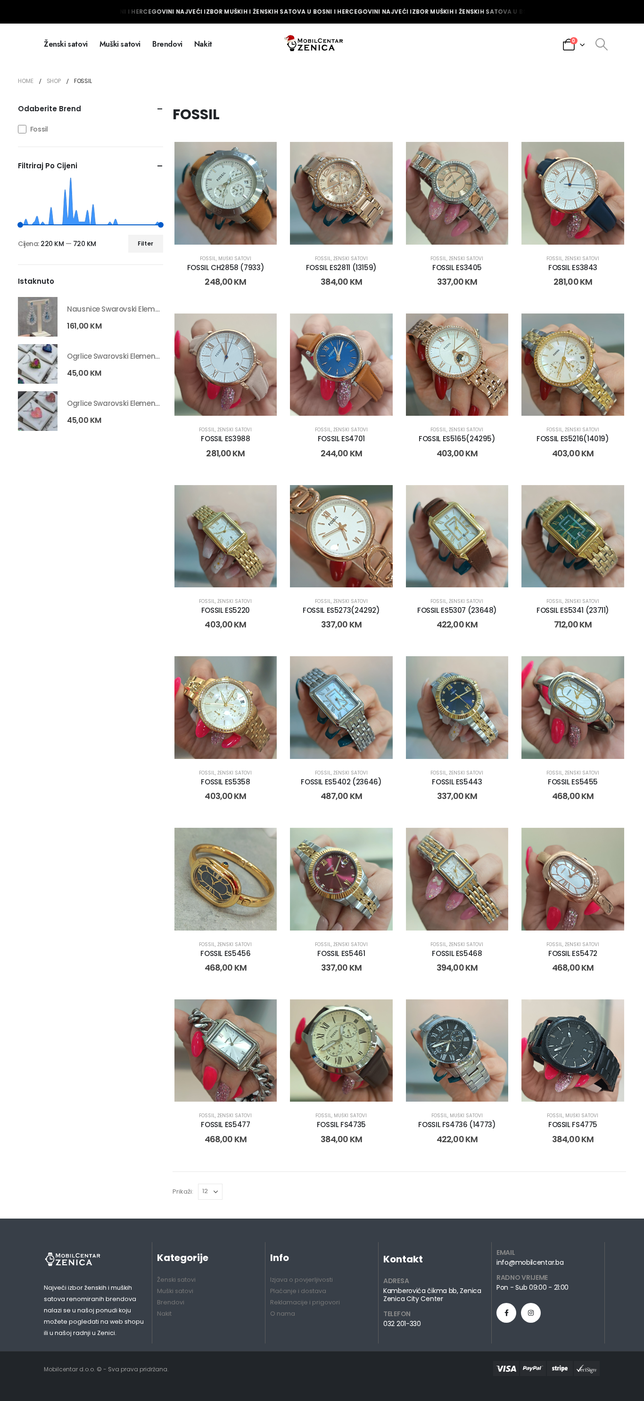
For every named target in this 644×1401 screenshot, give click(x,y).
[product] (38, 317)
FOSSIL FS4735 (341, 1124)
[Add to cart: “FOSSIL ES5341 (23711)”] (562, 572)
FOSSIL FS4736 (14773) (456, 1124)
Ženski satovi (66, 44)
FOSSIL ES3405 (457, 267)
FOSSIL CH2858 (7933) (225, 267)
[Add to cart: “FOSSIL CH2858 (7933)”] (215, 229)
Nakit (203, 44)
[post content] (226, 193)
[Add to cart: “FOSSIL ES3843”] (562, 229)
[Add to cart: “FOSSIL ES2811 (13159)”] (330, 229)
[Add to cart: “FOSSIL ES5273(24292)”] (330, 572)
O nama (282, 1314)
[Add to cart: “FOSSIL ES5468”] (446, 915)
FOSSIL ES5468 (457, 953)
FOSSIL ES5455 (573, 782)
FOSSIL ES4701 (341, 439)
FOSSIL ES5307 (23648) (457, 610)
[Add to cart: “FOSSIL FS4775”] (562, 1086)
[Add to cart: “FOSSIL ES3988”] (215, 400)
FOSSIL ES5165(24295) (457, 439)
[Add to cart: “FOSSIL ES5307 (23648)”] (446, 572)
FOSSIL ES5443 (457, 782)
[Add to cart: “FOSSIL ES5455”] (562, 743)
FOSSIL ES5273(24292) (341, 610)
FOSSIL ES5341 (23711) (573, 610)
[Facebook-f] (506, 1313)
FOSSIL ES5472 (572, 953)
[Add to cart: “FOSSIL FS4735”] (330, 1086)
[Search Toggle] (601, 44)
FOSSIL (208, 258)
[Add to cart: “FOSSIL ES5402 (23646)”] (330, 743)
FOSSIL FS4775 (572, 1124)
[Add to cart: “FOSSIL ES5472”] (562, 915)
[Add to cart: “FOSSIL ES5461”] (330, 915)
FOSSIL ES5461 (341, 953)
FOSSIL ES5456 (225, 953)
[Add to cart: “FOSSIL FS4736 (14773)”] (446, 1086)
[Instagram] (531, 1313)
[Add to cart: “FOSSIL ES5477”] (215, 1086)
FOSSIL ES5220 (225, 610)
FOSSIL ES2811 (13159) (341, 267)
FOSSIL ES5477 (225, 1124)
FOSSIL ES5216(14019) (573, 439)
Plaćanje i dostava (298, 1291)
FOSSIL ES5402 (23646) (341, 782)
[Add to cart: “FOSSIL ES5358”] (215, 743)
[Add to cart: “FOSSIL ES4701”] (330, 400)
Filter (145, 243)
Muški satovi (119, 44)
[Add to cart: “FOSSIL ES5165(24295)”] (446, 400)
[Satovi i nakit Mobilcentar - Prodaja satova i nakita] (314, 44)
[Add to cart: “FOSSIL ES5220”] (215, 572)
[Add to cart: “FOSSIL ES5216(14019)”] (562, 400)
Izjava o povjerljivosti (301, 1280)
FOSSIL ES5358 (225, 782)
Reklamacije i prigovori (305, 1302)
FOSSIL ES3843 (572, 267)
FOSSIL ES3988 (225, 439)
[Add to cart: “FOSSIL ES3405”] (446, 229)
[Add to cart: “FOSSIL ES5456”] (215, 915)
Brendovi (167, 44)
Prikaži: (183, 1191)
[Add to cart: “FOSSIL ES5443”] (446, 743)
